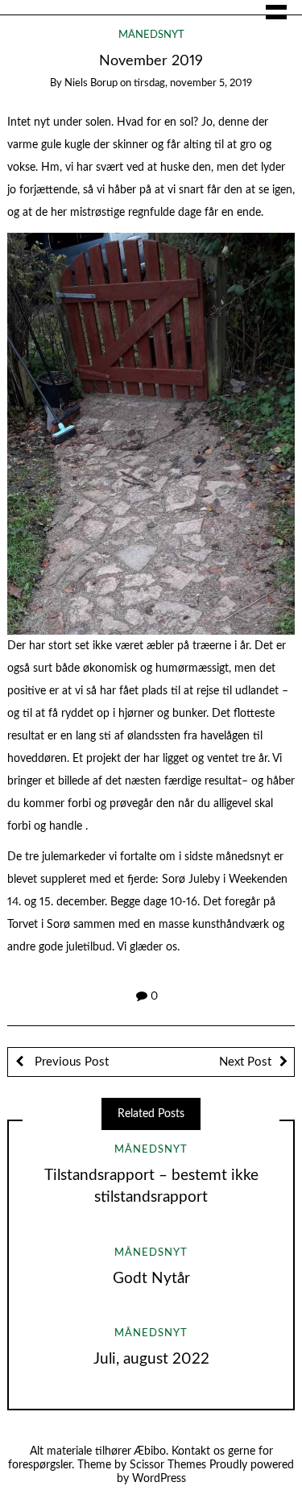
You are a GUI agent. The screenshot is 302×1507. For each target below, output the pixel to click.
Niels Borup (91, 83)
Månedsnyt (151, 35)
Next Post (245, 1062)
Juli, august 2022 (151, 1359)
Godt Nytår (151, 1278)
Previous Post (70, 1062)
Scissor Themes (168, 1465)
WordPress (159, 1478)
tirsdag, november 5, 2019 (193, 83)
